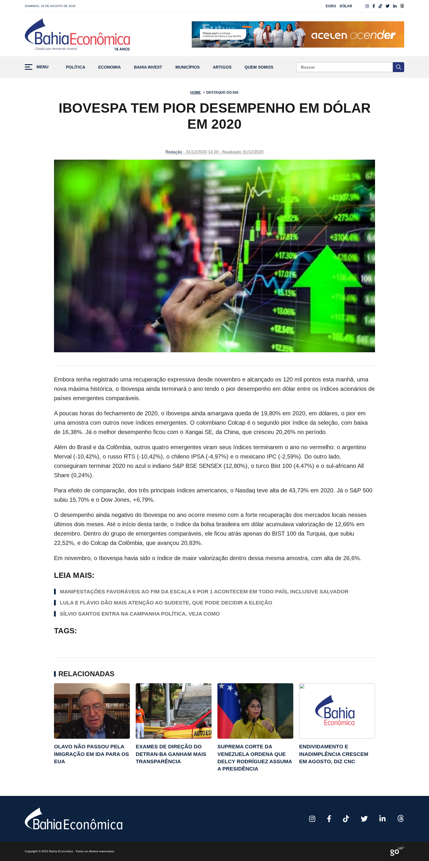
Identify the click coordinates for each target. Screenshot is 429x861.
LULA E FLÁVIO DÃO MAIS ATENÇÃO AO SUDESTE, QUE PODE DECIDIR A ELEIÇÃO (166, 602)
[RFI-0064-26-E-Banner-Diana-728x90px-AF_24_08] (298, 34)
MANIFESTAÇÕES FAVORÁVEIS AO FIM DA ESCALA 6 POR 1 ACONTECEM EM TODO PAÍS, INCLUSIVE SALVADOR (204, 591)
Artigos (222, 67)
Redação (173, 151)
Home (195, 92)
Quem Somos (259, 67)
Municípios (187, 67)
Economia (109, 67)
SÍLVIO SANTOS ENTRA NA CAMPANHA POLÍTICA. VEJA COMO (140, 613)
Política (75, 67)
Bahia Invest (148, 67)
